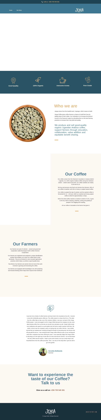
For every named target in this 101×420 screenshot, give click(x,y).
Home (10, 10)
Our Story (19, 10)
